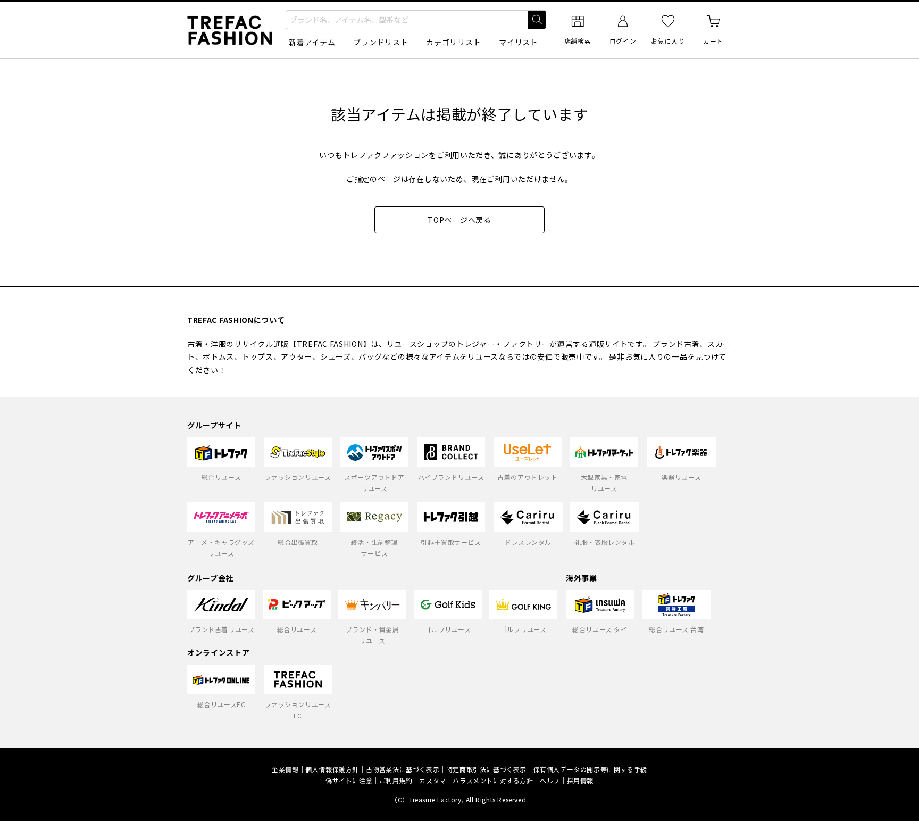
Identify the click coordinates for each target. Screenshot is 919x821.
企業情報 (285, 769)
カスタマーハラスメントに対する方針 (476, 780)
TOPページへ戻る (459, 219)
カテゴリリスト (453, 42)
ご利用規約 (396, 780)
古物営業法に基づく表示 (403, 769)
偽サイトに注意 (348, 780)
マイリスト (518, 42)
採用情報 (580, 780)
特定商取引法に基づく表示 (486, 769)
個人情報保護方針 (332, 769)
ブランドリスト (380, 42)
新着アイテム (312, 42)
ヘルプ (550, 780)
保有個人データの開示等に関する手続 (590, 769)
